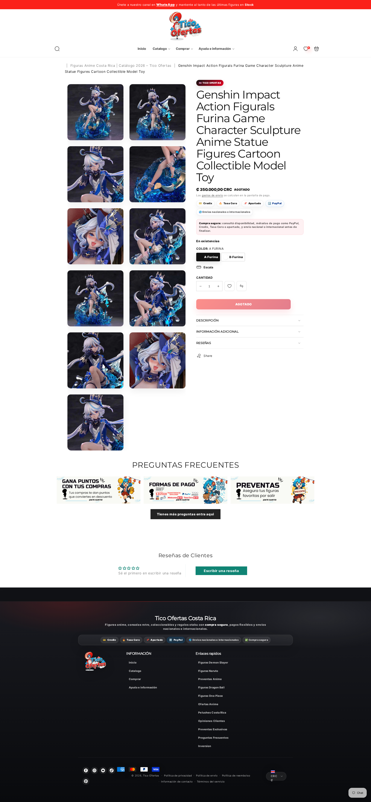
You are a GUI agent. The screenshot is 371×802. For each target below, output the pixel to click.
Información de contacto (177, 781)
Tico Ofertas (151, 775)
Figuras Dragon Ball (211, 687)
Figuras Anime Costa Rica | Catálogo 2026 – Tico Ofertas (120, 65)
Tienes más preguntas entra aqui (185, 514)
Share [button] (208, 356)
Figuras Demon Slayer (213, 662)
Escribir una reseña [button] (221, 571)
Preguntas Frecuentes (213, 737)
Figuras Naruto (208, 671)
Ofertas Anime (208, 704)
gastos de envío (212, 195)
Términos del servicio (211, 781)
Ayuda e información (143, 687)
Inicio (133, 662)
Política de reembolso (236, 775)
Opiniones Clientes (211, 721)
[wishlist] (229, 286)
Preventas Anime (210, 679)
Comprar (135, 679)
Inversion (204, 746)
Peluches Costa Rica (212, 712)
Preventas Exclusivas (212, 729)
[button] (57, 48)
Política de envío (207, 775)
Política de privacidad (178, 775)
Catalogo (135, 671)
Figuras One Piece (210, 695)
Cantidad (204, 277)
